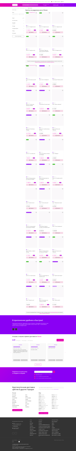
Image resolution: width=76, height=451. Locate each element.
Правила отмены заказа (43, 433)
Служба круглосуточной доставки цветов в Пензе (21, 444)
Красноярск (14, 402)
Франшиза (32, 429)
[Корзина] (63, 5)
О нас (22, 1)
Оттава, (53, 397)
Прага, (53, 400)
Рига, (53, 402)
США (45, 406)
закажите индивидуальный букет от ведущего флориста (44, 62)
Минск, (40, 409)
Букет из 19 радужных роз (30, 26)
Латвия (55, 402)
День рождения (54, 421)
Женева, (40, 403)
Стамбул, (53, 406)
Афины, (40, 394)
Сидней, (53, 405)
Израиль (43, 396)
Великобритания (45, 405)
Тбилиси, (53, 408)
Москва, (53, 394)
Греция (43, 394)
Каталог (15, 4)
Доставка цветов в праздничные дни (44, 436)
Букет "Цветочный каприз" (57, 275)
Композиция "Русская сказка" (44, 104)
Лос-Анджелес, (41, 406)
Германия (43, 397)
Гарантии (30, 1)
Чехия (55, 400)
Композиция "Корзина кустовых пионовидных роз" (44, 227)
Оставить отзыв (60, 340)
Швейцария (44, 403)
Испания (43, 408)
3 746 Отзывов (24, 340)
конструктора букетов (54, 312)
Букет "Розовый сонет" (30, 300)
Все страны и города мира (43, 413)
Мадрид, (40, 408)
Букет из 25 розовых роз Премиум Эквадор (43, 301)
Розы (53, 426)
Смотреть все (38, 364)
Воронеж (13, 396)
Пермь (26, 396)
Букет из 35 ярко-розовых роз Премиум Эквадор (30, 179)
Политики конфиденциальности (44, 424)
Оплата (28, 1)
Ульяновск (27, 403)
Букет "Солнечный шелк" (44, 202)
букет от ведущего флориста (44, 313)
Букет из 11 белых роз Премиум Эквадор (30, 105)
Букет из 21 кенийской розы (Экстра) (44, 129)
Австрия (42, 399)
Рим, (52, 403)
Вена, (40, 399)
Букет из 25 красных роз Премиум (57, 251)
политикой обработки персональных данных (45, 378)
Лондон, (40, 405)
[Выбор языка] (51, 1)
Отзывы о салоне (42, 429)
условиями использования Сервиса (44, 376)
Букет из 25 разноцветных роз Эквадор (44, 179)
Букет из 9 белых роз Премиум (56, 129)
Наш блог (31, 432)
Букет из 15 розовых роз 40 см (57, 179)
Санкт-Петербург (28, 400)
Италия (55, 403)
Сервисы (48, 1)
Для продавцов (34, 1)
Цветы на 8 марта (55, 430)
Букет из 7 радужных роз (30, 50)
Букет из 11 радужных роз (57, 26)
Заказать (32, 32)
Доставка (25, 1)
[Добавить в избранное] (36, 13)
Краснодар (14, 400)
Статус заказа (58, 1)
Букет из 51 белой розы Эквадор (30, 129)
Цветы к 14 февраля (55, 432)
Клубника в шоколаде (55, 429)
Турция (56, 406)
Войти (63, 1)
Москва (13, 403)
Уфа (26, 405)
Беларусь (43, 409)
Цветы (53, 423)
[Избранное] (60, 5)
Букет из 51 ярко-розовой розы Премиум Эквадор (30, 227)
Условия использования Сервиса (44, 426)
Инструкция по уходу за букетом (44, 427)
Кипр (56, 396)
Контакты (43, 1)
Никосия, (53, 396)
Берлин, (40, 397)
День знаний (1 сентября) (56, 435)
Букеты (53, 424)
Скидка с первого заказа (43, 432)
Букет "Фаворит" (55, 153)
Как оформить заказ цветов (43, 430)
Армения (43, 402)
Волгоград (14, 394)
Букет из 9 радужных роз (57, 50)
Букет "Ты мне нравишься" (57, 226)
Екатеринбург (14, 397)
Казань (13, 399)
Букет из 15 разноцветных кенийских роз (44, 276)
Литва (43, 400)
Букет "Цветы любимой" (57, 104)
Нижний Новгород (15, 405)
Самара (26, 399)
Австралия (57, 405)
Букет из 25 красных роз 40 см (31, 80)
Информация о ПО (33, 433)
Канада (56, 397)
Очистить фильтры (18, 36)
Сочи (26, 402)
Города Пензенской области (17, 410)
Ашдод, (40, 396)
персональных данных (39, 374)
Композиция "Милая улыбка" (58, 79)
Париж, (53, 399)
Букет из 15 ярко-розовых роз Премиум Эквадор (44, 251)
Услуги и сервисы (33, 430)
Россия (56, 394)
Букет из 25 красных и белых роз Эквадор (44, 154)
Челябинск (27, 406)
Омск (26, 394)
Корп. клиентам (39, 1)
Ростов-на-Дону (28, 397)
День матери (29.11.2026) (56, 433)
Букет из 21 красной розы (30, 275)
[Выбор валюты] (53, 1)
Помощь (46, 1)
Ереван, (40, 402)
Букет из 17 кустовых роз (30, 153)
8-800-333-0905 (56, 389)
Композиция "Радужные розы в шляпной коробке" (44, 51)
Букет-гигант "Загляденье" (44, 79)
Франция (56, 399)
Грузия (56, 408)
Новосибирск (14, 406)
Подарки (53, 427)
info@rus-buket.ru (16, 428)
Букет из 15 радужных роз (44, 26)
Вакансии (31, 435)
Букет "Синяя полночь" (30, 202)
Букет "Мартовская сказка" (57, 202)
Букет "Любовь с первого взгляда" (30, 251)
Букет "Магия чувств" (56, 300)
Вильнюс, (40, 400)
